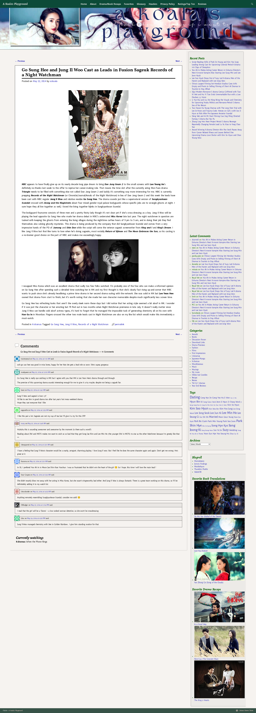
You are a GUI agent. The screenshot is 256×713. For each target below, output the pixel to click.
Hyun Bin (195, 401)
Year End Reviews (199, 386)
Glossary (141, 4)
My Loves (196, 372)
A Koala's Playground (15, 4)
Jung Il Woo (71, 324)
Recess (194, 380)
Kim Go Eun (214, 405)
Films (194, 350)
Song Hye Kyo (219, 425)
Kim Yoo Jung (226, 408)
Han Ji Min (233, 398)
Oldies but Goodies (199, 375)
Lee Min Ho (229, 412)
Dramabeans (199, 461)
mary (23, 423)
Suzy (226, 430)
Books (194, 337)
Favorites (128, 4)
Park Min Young (215, 421)
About (93, 4)
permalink (119, 324)
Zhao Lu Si (234, 434)
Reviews (202, 4)
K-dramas (36, 324)
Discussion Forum (199, 340)
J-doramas (196, 356)
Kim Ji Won (223, 405)
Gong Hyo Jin (206, 398)
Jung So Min (206, 405)
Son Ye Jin (217, 430)
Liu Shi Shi (204, 417)
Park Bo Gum (200, 421)
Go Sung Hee (57, 324)
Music (194, 367)
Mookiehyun (199, 466)
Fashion (195, 348)
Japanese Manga (198, 359)
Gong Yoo (216, 398)
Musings (195, 369)
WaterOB (197, 472)
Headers (153, 4)
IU (202, 402)
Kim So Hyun (233, 405)
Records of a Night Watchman (93, 324)
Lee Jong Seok (202, 413)
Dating (195, 397)
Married (213, 416)
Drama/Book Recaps (110, 4)
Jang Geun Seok (209, 402)
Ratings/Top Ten (186, 4)
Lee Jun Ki (215, 412)
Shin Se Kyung (206, 426)
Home (84, 4)
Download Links (198, 342)
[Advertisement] (210, 188)
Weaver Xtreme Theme (246, 710)
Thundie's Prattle (201, 469)
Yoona (201, 434)
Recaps (194, 378)
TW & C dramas (198, 383)
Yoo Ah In (195, 434)
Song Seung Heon (207, 430)
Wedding (233, 430)
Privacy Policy (167, 4)
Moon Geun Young (225, 417)
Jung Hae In (197, 405)
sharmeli (195, 240)
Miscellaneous (197, 364)
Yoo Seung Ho (223, 433)
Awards (195, 334)
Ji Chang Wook (234, 402)
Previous (20, 61)
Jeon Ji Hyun (222, 402)
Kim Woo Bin (214, 409)
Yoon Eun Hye (210, 433)
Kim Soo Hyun (199, 408)
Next (179, 61)
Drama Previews (198, 345)
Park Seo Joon (229, 421)
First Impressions (198, 353)
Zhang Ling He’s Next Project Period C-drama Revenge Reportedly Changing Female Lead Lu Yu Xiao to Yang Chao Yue (216, 124)
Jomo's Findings (200, 464)
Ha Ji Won (225, 398)
